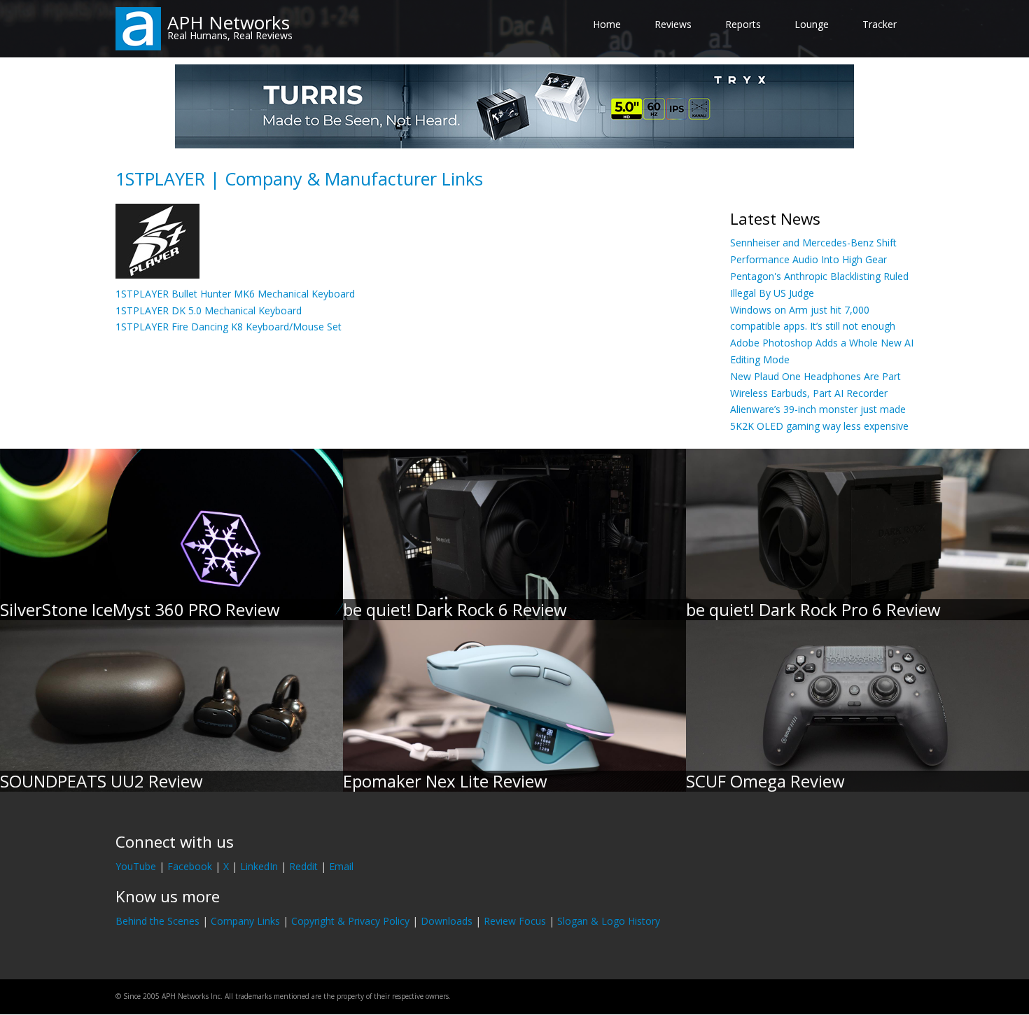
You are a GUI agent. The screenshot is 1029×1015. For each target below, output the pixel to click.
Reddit (303, 866)
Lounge (811, 24)
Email (341, 866)
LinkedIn (259, 866)
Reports (743, 24)
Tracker (879, 24)
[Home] (138, 27)
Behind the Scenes (157, 920)
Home (607, 24)
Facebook (189, 866)
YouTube (135, 866)
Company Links (245, 920)
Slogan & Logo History (608, 920)
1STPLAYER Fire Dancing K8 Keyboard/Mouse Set (228, 326)
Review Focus (515, 920)
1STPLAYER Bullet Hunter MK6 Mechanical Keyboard (235, 293)
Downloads (446, 920)
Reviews (673, 24)
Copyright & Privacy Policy (350, 920)
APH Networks (228, 22)
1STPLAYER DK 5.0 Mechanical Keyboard (208, 310)
